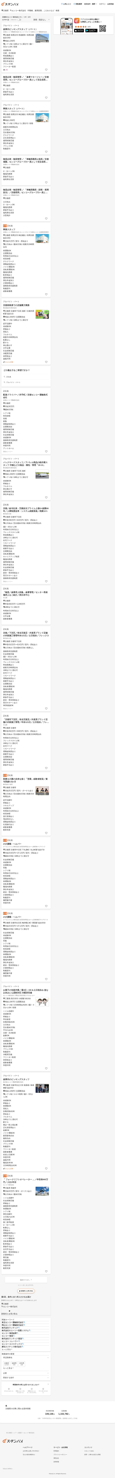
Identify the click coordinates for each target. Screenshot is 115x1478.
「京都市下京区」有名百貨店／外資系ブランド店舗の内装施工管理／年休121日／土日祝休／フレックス (26, 722)
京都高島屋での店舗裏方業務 (16, 305)
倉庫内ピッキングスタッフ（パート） (20, 29)
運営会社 (56, 1458)
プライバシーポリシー (60, 1454)
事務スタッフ (9, 229)
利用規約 (56, 1451)
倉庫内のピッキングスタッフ (16, 1079)
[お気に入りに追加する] (46, 69)
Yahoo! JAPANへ (8, 1468)
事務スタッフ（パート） (14, 108)
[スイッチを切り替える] (19, 20)
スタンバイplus (89, 1451)
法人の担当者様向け (29, 1454)
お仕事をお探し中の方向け (31, 1451)
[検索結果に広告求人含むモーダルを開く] (8, 20)
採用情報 (56, 1462)
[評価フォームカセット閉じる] (48, 1384)
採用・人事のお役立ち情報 (92, 1454)
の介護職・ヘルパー (12, 844)
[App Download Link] (79, 31)
